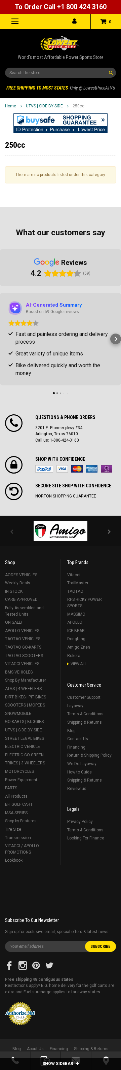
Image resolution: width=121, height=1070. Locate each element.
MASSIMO (76, 614)
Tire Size (13, 829)
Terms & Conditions (85, 714)
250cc (78, 106)
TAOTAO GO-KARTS (23, 647)
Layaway (75, 705)
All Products (16, 796)
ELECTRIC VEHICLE (22, 746)
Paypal (44, 469)
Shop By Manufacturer (25, 680)
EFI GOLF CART (19, 804)
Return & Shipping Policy (89, 755)
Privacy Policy (80, 821)
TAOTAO (75, 591)
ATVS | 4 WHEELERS (23, 688)
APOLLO (74, 622)
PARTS (11, 788)
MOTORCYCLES (19, 771)
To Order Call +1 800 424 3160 (61, 7)
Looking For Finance (85, 838)
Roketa (73, 655)
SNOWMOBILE (18, 713)
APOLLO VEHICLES (22, 630)
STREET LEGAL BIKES (24, 738)
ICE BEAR (76, 630)
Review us (76, 788)
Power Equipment (21, 780)
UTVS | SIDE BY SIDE (44, 106)
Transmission (18, 837)
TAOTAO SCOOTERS (24, 655)
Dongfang (76, 638)
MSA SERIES (16, 812)
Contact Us (77, 738)
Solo (106, 469)
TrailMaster (77, 583)
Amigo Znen (78, 647)
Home (10, 106)
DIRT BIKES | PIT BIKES (25, 697)
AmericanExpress (91, 469)
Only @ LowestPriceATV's (60, 88)
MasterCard (77, 469)
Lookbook (14, 860)
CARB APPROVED (21, 599)
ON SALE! (13, 622)
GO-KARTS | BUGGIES (24, 721)
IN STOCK (14, 591)
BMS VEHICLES (19, 672)
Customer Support (83, 697)
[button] (60, 123)
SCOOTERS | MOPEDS (25, 705)
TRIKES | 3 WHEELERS (25, 763)
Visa (62, 469)
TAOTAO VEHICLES (22, 638)
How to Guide (79, 772)
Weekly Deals (17, 583)
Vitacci (73, 575)
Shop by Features (21, 821)
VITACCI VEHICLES (22, 663)
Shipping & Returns (84, 722)
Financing (76, 747)
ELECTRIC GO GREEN (24, 755)
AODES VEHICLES (21, 575)
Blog (71, 730)
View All (79, 664)
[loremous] (60, 531)
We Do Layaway (81, 763)
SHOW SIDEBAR (58, 1063)
